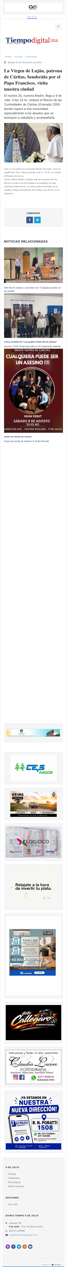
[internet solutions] (51, 1264)
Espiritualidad (31, 57)
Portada (8, 57)
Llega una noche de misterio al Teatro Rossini (26, 441)
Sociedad (18, 57)
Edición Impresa (16, 1186)
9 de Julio (32, 17)
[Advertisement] (33, 588)
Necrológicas (14, 1182)
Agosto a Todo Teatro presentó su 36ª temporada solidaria (32, 346)
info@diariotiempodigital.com (23, 1235)
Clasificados (14, 1178)
